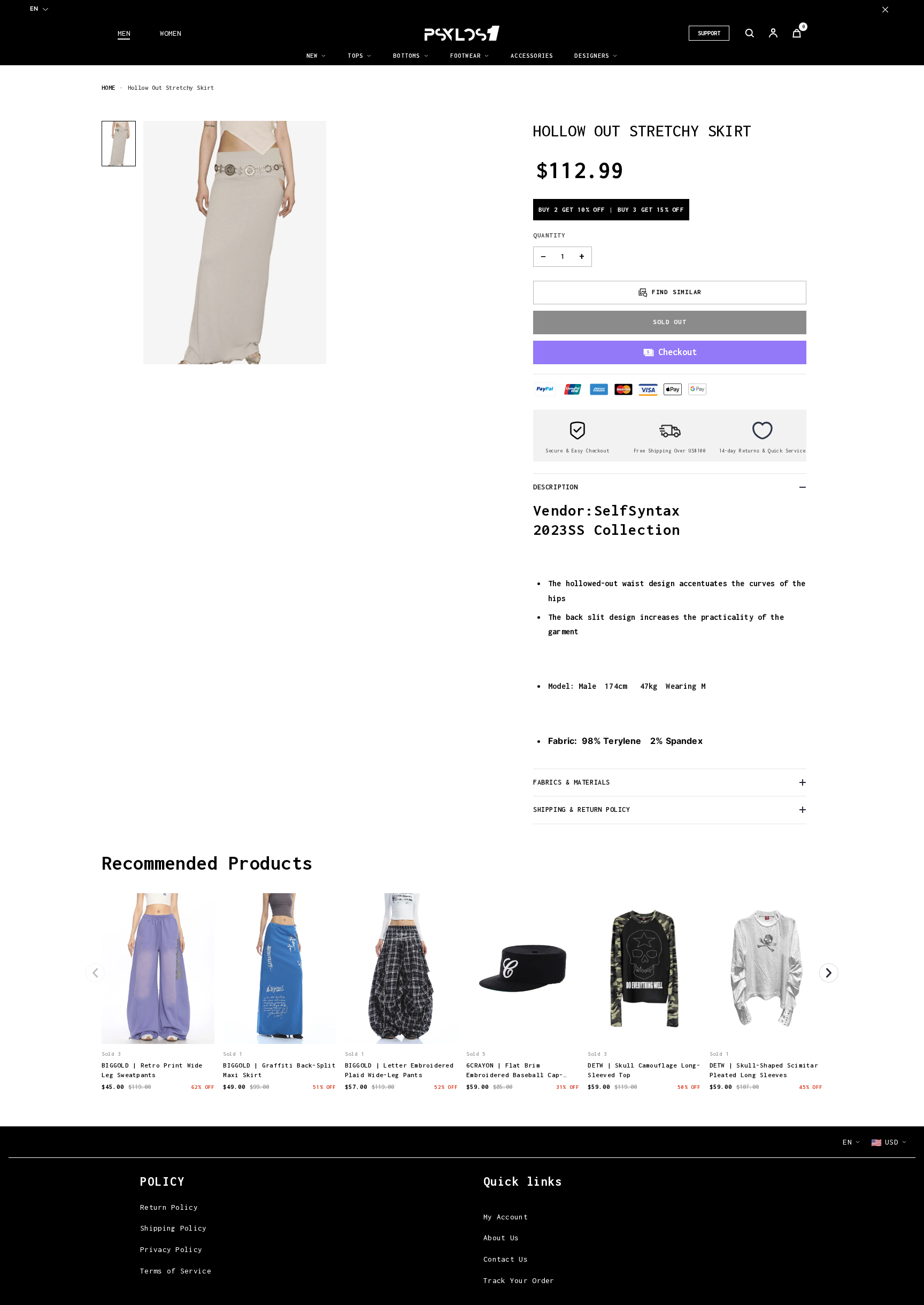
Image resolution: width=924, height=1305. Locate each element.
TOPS (355, 55)
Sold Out (669, 321)
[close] (885, 9)
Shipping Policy (173, 1228)
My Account (505, 1216)
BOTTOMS (406, 55)
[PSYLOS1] (462, 33)
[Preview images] (158, 1024)
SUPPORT (709, 33)
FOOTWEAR (465, 55)
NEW (312, 55)
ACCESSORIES (532, 55)
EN (34, 8)
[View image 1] (119, 143)
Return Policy (169, 1207)
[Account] (773, 33)
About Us (501, 1237)
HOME (109, 87)
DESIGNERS (591, 55)
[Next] (828, 972)
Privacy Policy (171, 1249)
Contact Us (505, 1259)
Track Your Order (519, 1280)
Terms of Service (175, 1270)
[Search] (749, 33)
